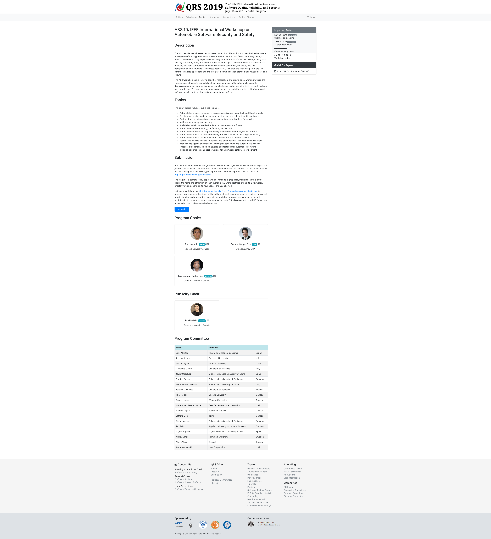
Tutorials (251, 484)
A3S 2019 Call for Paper (292, 71)
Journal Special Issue (257, 502)
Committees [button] (229, 17)
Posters (251, 487)
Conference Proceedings (259, 505)
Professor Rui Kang (184, 479)
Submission (191, 17)
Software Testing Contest (259, 490)
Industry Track (254, 477)
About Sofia (289, 474)
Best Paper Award (256, 499)
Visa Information (292, 477)
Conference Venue (293, 468)
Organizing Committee (295, 490)
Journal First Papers (257, 471)
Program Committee (294, 493)
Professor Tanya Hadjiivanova (189, 489)
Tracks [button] (202, 17)
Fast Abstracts (254, 481)
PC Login (311, 17)
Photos (250, 17)
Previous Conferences (221, 480)
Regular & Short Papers (258, 468)
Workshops (252, 474)
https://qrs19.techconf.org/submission (193, 174)
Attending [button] (215, 17)
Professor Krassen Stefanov (188, 482)
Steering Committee (293, 496)
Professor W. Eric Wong (186, 472)
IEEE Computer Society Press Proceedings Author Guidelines (227, 191)
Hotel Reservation (292, 471)
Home (180, 17)
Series (242, 17)
